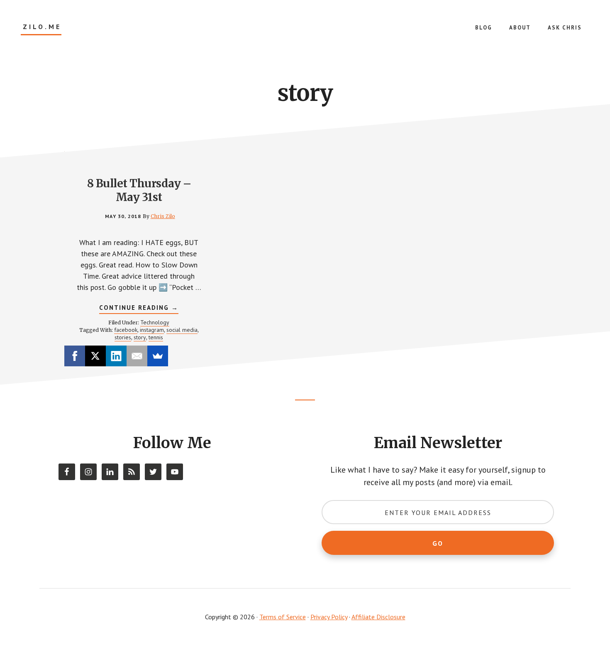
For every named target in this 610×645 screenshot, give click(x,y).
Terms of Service (282, 617)
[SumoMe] (157, 356)
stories (123, 337)
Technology (154, 322)
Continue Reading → (138, 309)
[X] (95, 356)
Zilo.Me (42, 27)
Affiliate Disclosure (378, 617)
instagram (152, 330)
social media (182, 330)
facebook (125, 330)
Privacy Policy (328, 617)
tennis (156, 337)
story (140, 337)
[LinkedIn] (116, 356)
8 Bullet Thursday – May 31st (139, 190)
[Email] (137, 356)
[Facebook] (74, 356)
